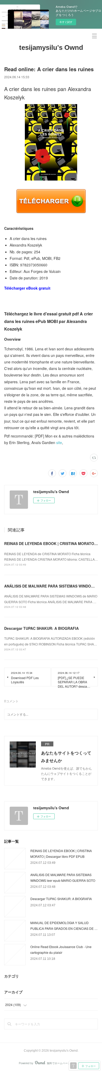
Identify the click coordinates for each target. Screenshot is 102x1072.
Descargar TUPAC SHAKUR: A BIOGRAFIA (41, 628)
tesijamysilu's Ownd (51, 47)
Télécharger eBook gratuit (27, 288)
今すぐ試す (65, 22)
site (59, 442)
